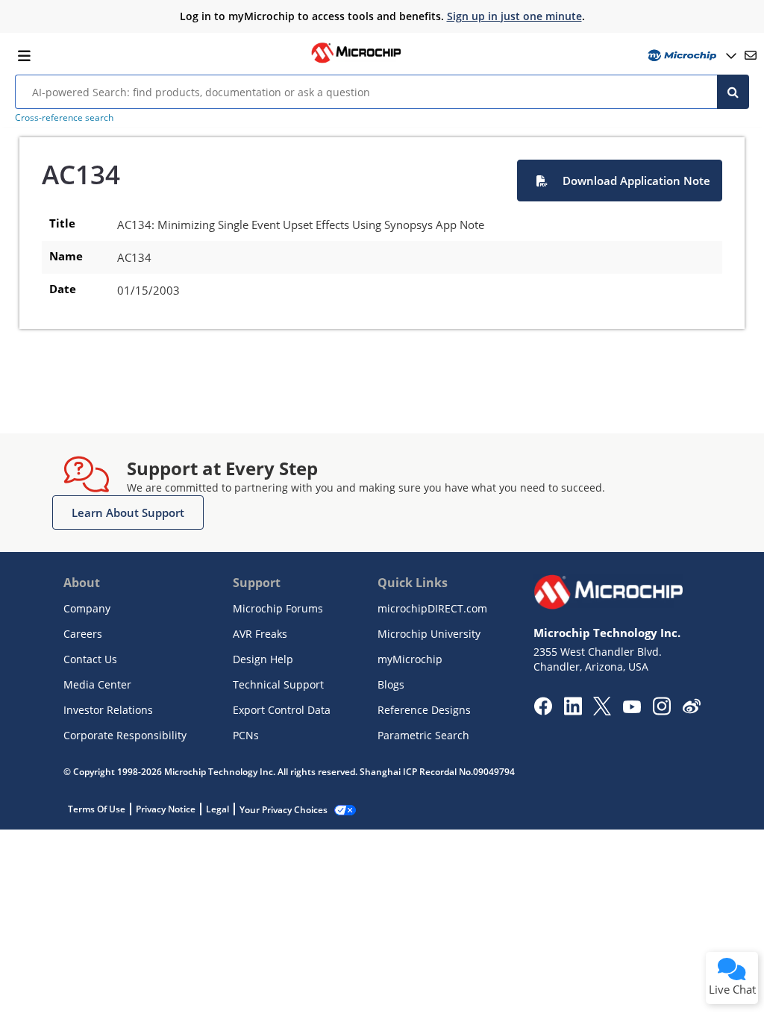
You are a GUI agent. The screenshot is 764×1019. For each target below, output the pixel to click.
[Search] (733, 92)
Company (86, 608)
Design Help (263, 659)
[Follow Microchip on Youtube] (631, 708)
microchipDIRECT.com (432, 608)
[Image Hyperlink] (356, 61)
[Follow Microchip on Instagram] (661, 710)
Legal (217, 809)
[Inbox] (751, 55)
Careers (82, 634)
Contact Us (90, 659)
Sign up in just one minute (514, 16)
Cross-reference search (64, 117)
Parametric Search (423, 735)
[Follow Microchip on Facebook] (542, 710)
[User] (690, 55)
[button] (619, 180)
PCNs (246, 735)
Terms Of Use (96, 809)
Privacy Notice (165, 809)
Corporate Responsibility (125, 735)
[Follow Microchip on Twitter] (602, 710)
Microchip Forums (278, 608)
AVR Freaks (260, 634)
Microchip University (429, 634)
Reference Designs (424, 710)
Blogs (391, 684)
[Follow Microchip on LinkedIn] (572, 710)
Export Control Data (282, 710)
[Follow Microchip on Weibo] (691, 709)
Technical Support (278, 684)
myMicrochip (410, 659)
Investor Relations (108, 710)
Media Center (97, 684)
